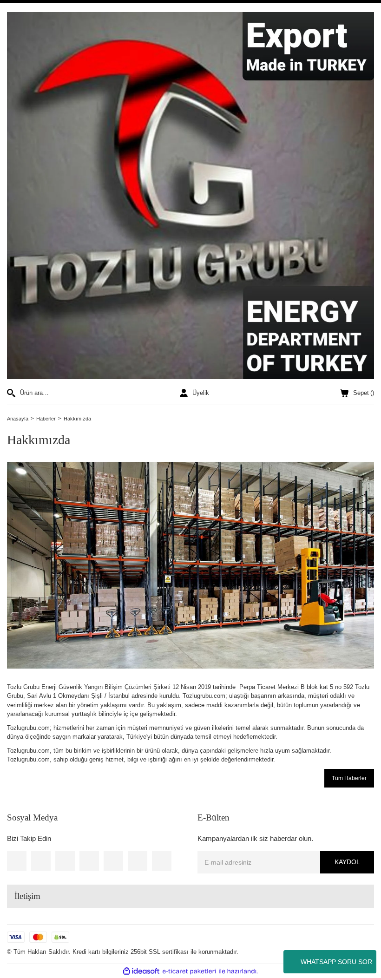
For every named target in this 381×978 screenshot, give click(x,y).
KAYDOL (347, 862)
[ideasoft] (141, 971)
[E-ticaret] (189, 971)
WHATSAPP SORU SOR (336, 961)
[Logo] (190, 195)
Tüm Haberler (349, 778)
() (363, 392)
